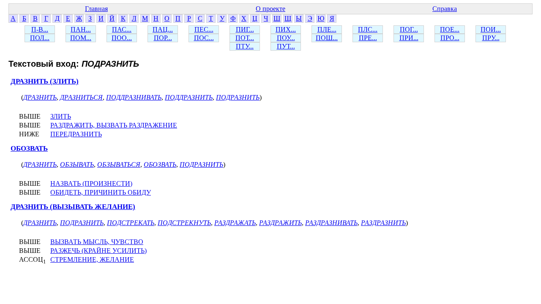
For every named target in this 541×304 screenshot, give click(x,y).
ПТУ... (245, 46)
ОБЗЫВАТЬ (77, 164)
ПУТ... (286, 46)
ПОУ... (286, 37)
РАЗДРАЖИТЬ (280, 222)
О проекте (270, 8)
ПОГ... (409, 29)
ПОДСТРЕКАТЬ (130, 222)
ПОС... (204, 37)
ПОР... (163, 37)
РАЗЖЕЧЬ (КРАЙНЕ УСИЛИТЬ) (98, 250)
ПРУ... (491, 37)
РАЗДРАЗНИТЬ (383, 222)
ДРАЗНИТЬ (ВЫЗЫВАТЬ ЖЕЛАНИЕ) (73, 207)
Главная (96, 8)
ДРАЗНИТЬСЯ (81, 97)
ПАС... (121, 29)
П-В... (39, 29)
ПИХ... (286, 29)
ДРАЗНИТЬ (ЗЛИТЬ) (45, 81)
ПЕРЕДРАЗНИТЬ (76, 134)
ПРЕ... (368, 37)
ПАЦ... (163, 29)
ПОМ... (80, 37)
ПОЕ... (449, 29)
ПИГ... (245, 29)
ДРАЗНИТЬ (40, 97)
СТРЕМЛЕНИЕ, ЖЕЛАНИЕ (92, 259)
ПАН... (81, 29)
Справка (444, 8)
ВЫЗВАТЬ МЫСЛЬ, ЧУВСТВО (96, 241)
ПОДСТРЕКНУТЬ (184, 222)
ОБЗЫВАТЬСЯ (118, 164)
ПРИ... (408, 37)
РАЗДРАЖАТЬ (235, 222)
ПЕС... (203, 29)
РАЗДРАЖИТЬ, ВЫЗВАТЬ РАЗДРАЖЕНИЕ (113, 125)
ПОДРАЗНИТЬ (238, 97)
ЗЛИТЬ (60, 116)
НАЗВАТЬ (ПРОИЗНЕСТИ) (91, 183)
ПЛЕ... (326, 29)
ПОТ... (244, 37)
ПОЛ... (39, 37)
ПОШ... (327, 37)
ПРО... (449, 37)
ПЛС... (367, 29)
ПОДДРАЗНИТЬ (189, 97)
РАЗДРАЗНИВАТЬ (331, 222)
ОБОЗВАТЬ (29, 148)
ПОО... (122, 37)
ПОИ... (491, 29)
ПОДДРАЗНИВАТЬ (133, 97)
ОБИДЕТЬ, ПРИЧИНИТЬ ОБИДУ (100, 192)
